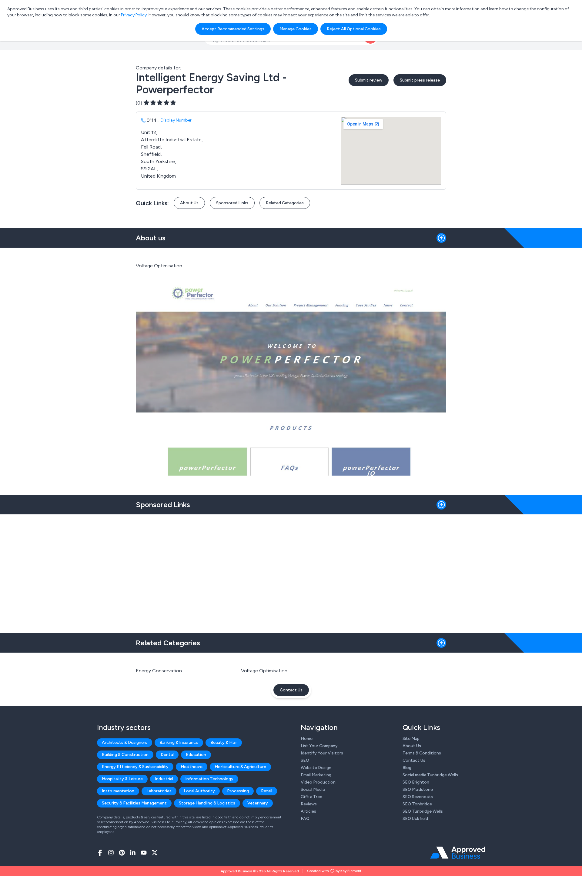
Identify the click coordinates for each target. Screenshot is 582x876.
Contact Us (291, 690)
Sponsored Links (232, 203)
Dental (167, 754)
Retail (266, 791)
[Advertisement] (291, 571)
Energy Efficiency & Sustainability (135, 766)
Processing (238, 791)
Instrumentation (118, 791)
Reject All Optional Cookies (354, 29)
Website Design (316, 767)
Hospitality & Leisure (122, 778)
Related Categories (285, 203)
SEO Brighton (416, 782)
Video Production (318, 782)
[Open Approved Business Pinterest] (122, 853)
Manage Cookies (295, 29)
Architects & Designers (124, 742)
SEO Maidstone (418, 789)
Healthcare (191, 766)
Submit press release (420, 80)
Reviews (309, 804)
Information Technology (209, 778)
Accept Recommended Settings (233, 29)
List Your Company (319, 745)
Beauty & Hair (223, 742)
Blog (407, 767)
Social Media (313, 789)
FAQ (305, 818)
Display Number (176, 120)
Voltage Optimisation (264, 671)
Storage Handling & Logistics (207, 803)
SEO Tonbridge (417, 804)
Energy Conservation (159, 671)
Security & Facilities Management (134, 803)
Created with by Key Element (334, 871)
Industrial (164, 778)
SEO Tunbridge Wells (423, 811)
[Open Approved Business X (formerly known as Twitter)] (155, 853)
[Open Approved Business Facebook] (100, 853)
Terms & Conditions (422, 753)
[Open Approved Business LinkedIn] (133, 853)
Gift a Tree (311, 796)
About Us (189, 203)
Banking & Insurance (178, 742)
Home (307, 738)
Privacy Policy (134, 15)
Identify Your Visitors (322, 753)
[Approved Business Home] (457, 853)
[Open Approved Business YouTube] (144, 853)
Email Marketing (316, 774)
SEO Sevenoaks (418, 796)
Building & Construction (125, 754)
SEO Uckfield (415, 818)
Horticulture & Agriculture (240, 766)
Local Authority (199, 791)
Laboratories (159, 791)
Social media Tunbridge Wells (430, 774)
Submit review (368, 80)
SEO (305, 760)
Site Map (411, 738)
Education (196, 754)
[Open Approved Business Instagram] (111, 853)
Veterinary (257, 803)
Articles (308, 811)
